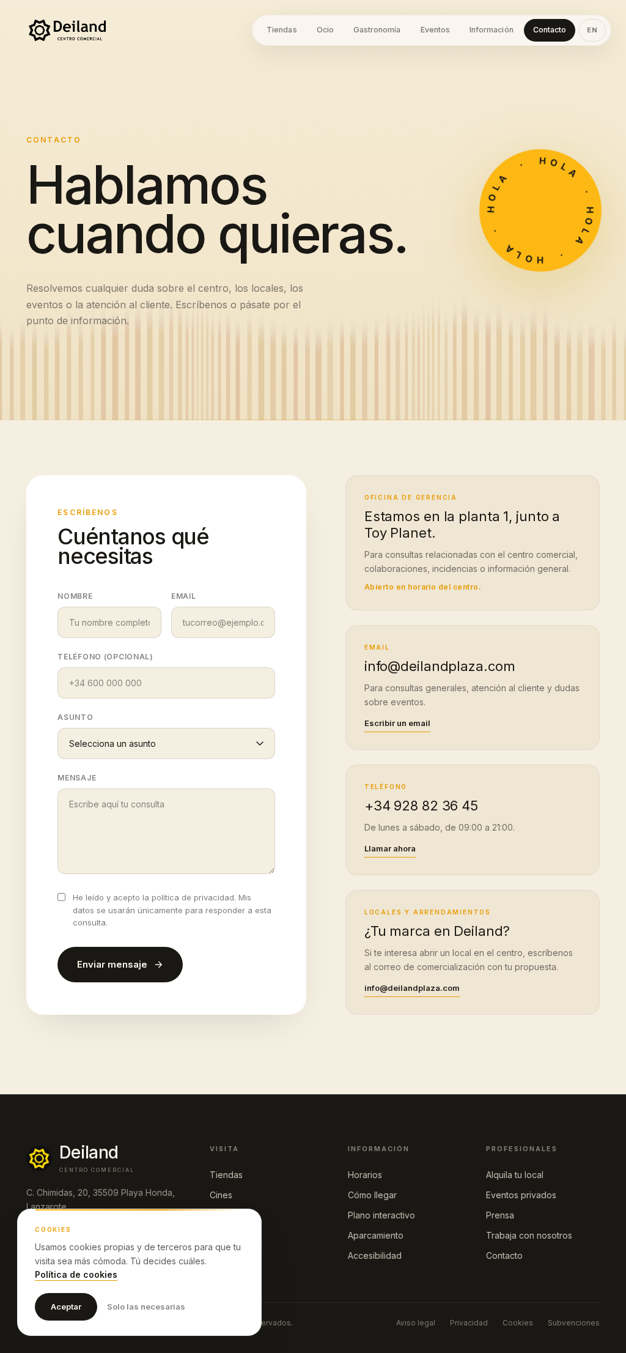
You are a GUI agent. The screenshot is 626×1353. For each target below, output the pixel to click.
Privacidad (469, 1322)
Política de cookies (76, 1274)
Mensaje (76, 777)
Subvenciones (574, 1322)
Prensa (500, 1215)
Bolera (223, 1215)
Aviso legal (415, 1322)
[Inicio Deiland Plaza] (67, 30)
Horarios (365, 1175)
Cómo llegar (372, 1195)
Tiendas (226, 1175)
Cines (221, 1195)
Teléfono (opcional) (105, 656)
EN (592, 30)
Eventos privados (521, 1195)
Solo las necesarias (146, 1306)
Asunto (75, 717)
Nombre (74, 596)
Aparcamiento (375, 1235)
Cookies (518, 1322)
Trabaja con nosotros (529, 1235)
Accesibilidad (375, 1255)
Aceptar (66, 1306)
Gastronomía (235, 1235)
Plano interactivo (381, 1215)
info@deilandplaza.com (412, 988)
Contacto (504, 1255)
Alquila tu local (514, 1175)
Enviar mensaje (112, 964)
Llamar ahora (390, 848)
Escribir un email (397, 723)
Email (183, 596)
